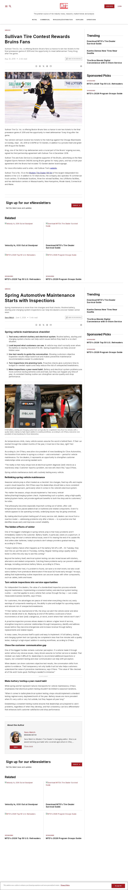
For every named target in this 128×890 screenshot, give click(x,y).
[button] (6, 6)
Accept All (118, 886)
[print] (81, 66)
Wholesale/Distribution (62, 19)
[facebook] (36, 66)
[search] (10, 6)
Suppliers (80, 19)
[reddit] (47, 66)
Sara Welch (9, 318)
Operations (91, 19)
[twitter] (43, 66)
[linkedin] (40, 66)
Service (7, 30)
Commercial (45, 19)
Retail (34, 19)
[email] (51, 66)
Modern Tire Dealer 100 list (40, 173)
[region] (64, 886)
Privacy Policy (65, 885)
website (53, 168)
